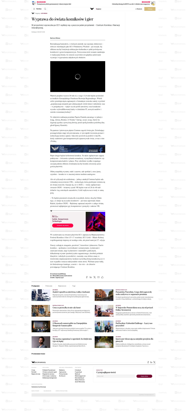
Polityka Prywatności (49, 370)
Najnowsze (62, 286)
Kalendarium (47, 391)
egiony (98, 9)
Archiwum (44, 13)
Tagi (73, 286)
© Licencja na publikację (58, 274)
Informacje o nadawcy (49, 376)
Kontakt (34, 372)
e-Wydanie (139, 9)
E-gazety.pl (78, 372)
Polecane (48, 286)
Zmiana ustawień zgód (50, 372)
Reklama (62, 370)
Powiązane (36, 286)
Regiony (37, 13)
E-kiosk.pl (78, 370)
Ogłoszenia (62, 372)
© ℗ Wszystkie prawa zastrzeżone (61, 275)
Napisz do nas (36, 374)
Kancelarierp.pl (79, 378)
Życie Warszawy (80, 382)
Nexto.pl (77, 374)
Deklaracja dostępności (50, 378)
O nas (33, 370)
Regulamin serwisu (48, 374)
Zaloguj (150, 9)
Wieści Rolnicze (79, 380)
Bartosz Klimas (55, 38)
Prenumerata (63, 374)
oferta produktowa (61, 391)
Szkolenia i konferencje (39, 387)
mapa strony (35, 391)
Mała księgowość (80, 376)
